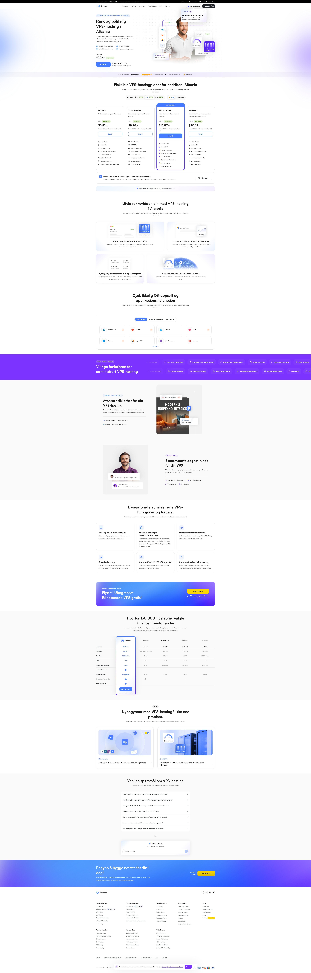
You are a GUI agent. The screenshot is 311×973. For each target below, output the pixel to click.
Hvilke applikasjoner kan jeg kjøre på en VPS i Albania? (141, 811)
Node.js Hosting (160, 912)
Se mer (155, 346)
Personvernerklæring (145, 957)
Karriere (205, 918)
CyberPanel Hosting (161, 915)
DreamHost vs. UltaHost (132, 936)
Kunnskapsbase (193, 1)
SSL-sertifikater (131, 909)
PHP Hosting (159, 906)
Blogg (204, 915)
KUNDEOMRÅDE (209, 6)
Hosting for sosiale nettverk (103, 936)
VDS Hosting (202, 178)
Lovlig (156, 957)
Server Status (182, 921)
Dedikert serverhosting (102, 918)
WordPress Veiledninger (162, 936)
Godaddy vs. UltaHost (132, 942)
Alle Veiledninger (161, 933)
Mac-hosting (99, 924)
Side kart (164, 957)
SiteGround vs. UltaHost (132, 945)
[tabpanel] (155, 336)
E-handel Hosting (100, 939)
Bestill (110, 134)
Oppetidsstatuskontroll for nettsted (136, 921)
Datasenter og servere (184, 909)
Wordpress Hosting (101, 909)
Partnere (180, 918)
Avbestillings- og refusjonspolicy (112, 957)
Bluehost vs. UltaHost (132, 933)
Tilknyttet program (183, 906)
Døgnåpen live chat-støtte (175, 480)
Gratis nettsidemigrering (184, 924)
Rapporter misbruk (208, 909)
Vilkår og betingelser (130, 957)
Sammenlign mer (131, 948)
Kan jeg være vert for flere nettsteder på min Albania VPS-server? (145, 817)
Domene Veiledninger (162, 939)
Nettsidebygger (153, 6)
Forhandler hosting (101, 933)
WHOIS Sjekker (131, 912)
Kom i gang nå (206, 873)
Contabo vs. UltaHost (132, 939)
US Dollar (201, 1)
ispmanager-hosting (161, 918)
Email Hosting (99, 942)
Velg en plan (197, 591)
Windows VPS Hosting (102, 921)
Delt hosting (99, 906)
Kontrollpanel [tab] (170, 319)
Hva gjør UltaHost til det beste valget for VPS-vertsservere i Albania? (146, 806)
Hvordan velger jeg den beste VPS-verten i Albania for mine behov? (145, 794)
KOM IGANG (125, 689)
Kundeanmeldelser (183, 915)
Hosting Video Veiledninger (163, 948)
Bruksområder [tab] (141, 319)
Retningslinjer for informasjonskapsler (172, 967)
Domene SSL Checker (133, 918)
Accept (188, 967)
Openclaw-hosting (161, 921)
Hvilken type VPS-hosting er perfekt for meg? (155, 188)
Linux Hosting (160, 909)
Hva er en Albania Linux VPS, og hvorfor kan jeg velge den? (143, 823)
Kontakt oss (184, 1)
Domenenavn (130, 906)
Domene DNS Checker (133, 915)
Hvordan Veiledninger (162, 945)
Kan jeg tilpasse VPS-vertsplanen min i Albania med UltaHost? (143, 828)
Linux (172, 97)
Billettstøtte (171, 484)
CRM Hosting (99, 945)
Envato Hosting (100, 948)
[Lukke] (194, 967)
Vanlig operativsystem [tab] (156, 319)
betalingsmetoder (183, 912)
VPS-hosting (99, 912)
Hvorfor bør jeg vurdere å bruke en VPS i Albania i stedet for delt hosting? (148, 800)
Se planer (102, 64)
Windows (181, 97)
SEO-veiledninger (161, 942)
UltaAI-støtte (185, 484)
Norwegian (210, 1)
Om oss (98, 957)
